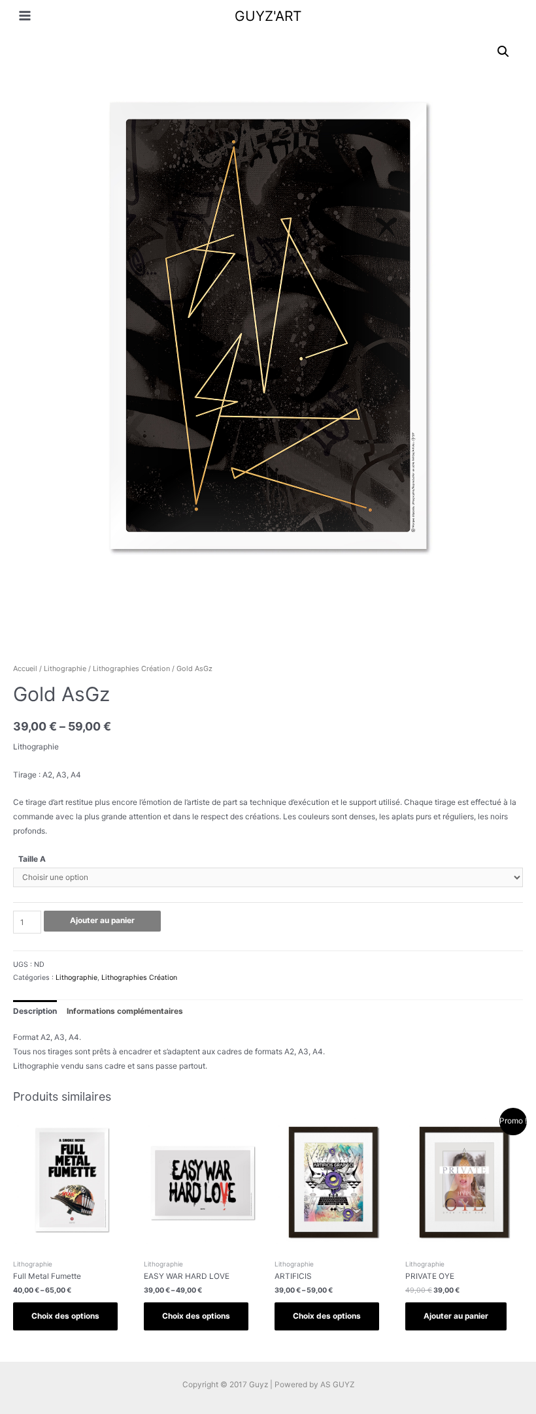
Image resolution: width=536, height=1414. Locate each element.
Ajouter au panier (102, 920)
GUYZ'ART (268, 16)
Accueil (25, 668)
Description (35, 1011)
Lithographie (65, 668)
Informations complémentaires (125, 1011)
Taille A (32, 859)
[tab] (35, 1011)
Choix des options (65, 1316)
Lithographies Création (131, 668)
